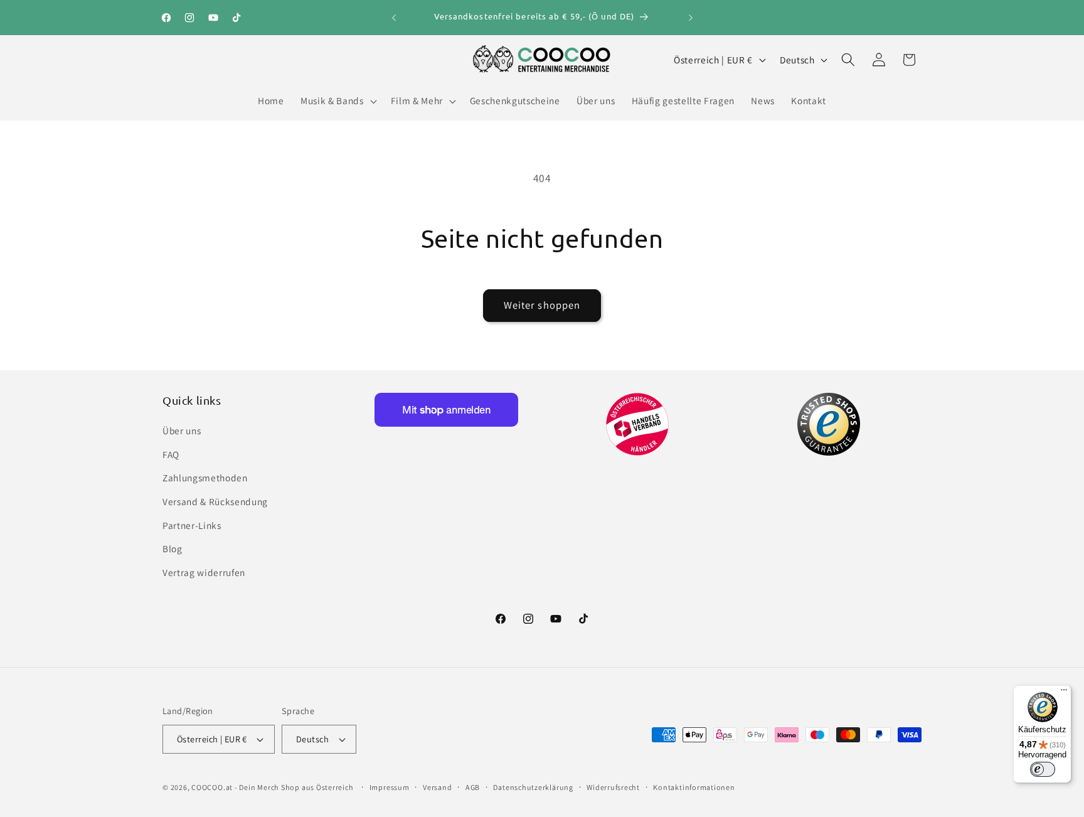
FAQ (170, 454)
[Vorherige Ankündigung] (394, 17)
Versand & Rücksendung (215, 501)
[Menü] (1063, 692)
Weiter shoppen (542, 305)
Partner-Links (191, 525)
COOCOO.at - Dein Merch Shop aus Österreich (272, 787)
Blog (172, 548)
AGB (472, 787)
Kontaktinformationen (694, 787)
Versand (437, 787)
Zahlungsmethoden (205, 477)
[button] (337, 101)
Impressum (389, 787)
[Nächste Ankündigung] (690, 17)
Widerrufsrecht (613, 787)
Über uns (181, 430)
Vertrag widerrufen (203, 572)
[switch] (1042, 769)
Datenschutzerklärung (533, 787)
